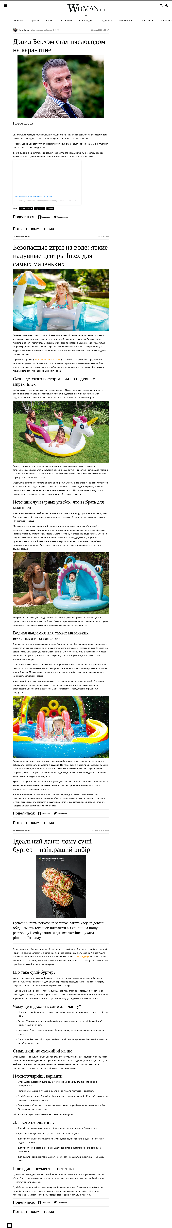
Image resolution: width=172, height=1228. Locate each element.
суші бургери (83, 957)
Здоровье (107, 20)
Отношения (66, 20)
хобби (50, 208)
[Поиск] (161, 5)
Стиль (49, 20)
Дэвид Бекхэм (26, 208)
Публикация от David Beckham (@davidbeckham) (37, 201)
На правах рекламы (21, 237)
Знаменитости (126, 20)
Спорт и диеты (86, 20)
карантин (40, 208)
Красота (34, 20)
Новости (18, 20)
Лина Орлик (24, 30)
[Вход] (166, 5)
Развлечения (147, 20)
